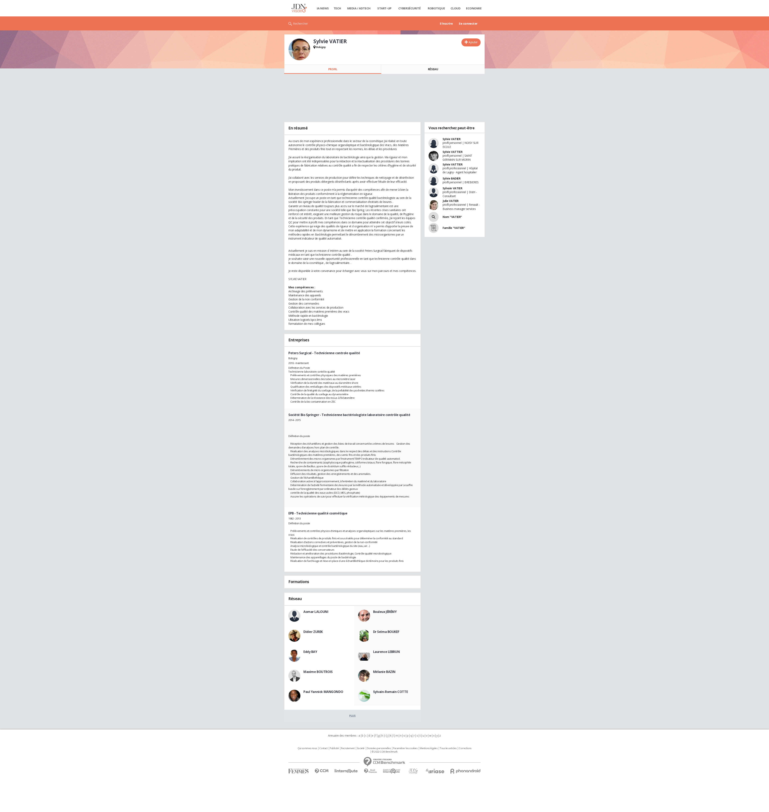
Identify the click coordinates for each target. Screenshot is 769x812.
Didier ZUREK (313, 632)
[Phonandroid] (465, 771)
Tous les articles (448, 748)
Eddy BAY (310, 652)
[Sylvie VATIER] (299, 49)
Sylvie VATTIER (452, 152)
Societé (360, 748)
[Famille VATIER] (434, 228)
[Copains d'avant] (392, 771)
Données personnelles (379, 748)
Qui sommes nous (307, 748)
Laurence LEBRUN (386, 652)
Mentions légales (428, 748)
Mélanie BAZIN (384, 672)
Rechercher (300, 23)
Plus (352, 715)
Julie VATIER (451, 201)
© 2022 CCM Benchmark (385, 751)
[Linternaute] (346, 771)
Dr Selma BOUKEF (386, 632)
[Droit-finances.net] (370, 771)
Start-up (384, 8)
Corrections (465, 748)
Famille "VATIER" (454, 228)
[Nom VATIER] (434, 217)
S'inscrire (446, 23)
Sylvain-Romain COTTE (390, 692)
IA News (323, 8)
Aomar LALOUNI (315, 612)
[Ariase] (435, 771)
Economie (474, 8)
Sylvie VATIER (452, 139)
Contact (323, 748)
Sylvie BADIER (452, 178)
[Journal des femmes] (298, 771)
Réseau (433, 69)
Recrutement (347, 748)
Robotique (436, 8)
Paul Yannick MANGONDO (323, 692)
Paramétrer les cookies (405, 748)
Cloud (456, 8)
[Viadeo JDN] (413, 771)
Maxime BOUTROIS (318, 672)
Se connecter (468, 23)
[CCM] (321, 771)
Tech (337, 8)
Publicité (334, 748)
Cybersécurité (409, 8)
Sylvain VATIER (452, 188)
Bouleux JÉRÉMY (385, 612)
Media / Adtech (358, 8)
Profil (332, 69)
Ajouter (473, 42)
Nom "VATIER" (452, 217)
